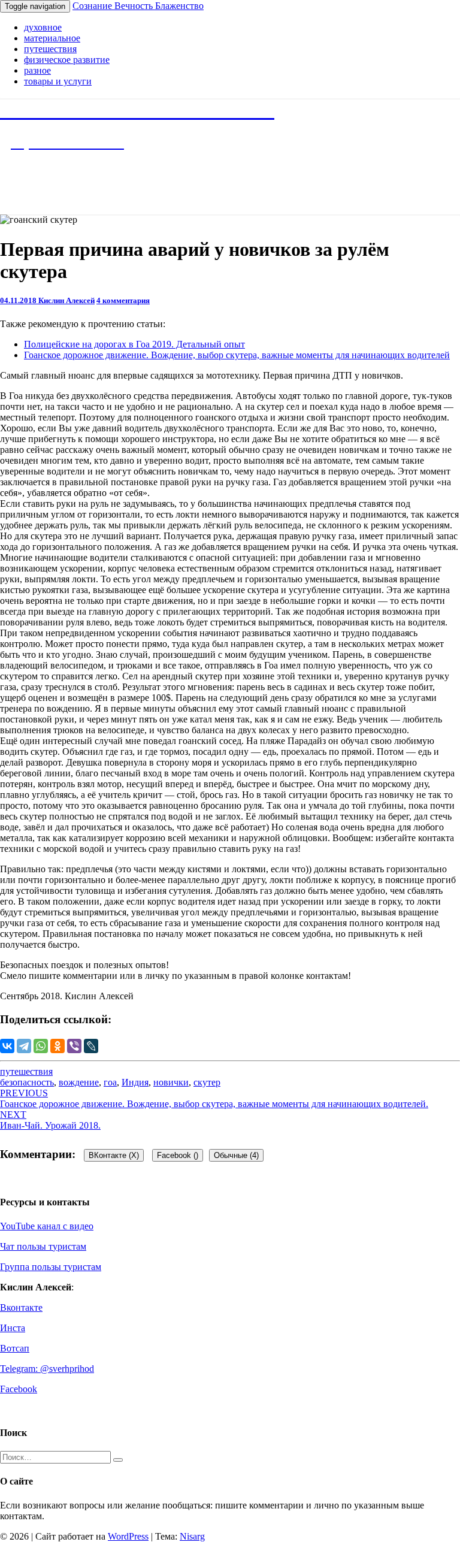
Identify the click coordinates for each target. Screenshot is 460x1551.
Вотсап (14, 1348)
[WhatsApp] (41, 1046)
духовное (43, 27)
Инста (12, 1328)
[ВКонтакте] (7, 1046)
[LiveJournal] (91, 1046)
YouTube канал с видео (46, 1226)
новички (171, 1082)
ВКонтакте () (114, 1155)
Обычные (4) (236, 1155)
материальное (52, 38)
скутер (206, 1082)
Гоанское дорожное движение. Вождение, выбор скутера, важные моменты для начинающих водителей (237, 355)
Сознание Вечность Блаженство (138, 6)
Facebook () (177, 1155)
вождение (79, 1082)
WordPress (128, 1536)
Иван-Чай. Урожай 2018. (50, 1119)
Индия (135, 1082)
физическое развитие (67, 60)
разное (37, 70)
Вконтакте (21, 1307)
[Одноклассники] (57, 1046)
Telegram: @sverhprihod (47, 1368)
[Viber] (74, 1046)
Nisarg (192, 1536)
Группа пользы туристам (50, 1267)
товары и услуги (58, 81)
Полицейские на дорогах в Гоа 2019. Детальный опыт (134, 344)
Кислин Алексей (66, 300)
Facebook (18, 1389)
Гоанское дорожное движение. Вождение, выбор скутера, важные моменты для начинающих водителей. (214, 1098)
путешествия (50, 49)
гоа (110, 1082)
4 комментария (123, 300)
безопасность (27, 1082)
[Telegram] (24, 1046)
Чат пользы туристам (43, 1246)
